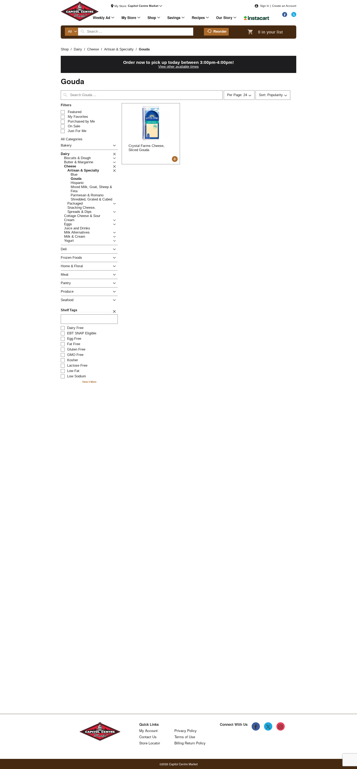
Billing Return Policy (190, 743)
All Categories (71, 139)
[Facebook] (284, 14)
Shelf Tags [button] (69, 310)
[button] (145, 6)
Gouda (144, 49)
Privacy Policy (185, 730)
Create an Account (284, 5)
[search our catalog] (82, 31)
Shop (65, 49)
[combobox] (71, 31)
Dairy (78, 49)
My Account (148, 730)
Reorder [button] (220, 31)
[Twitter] (293, 14)
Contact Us (148, 737)
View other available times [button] (178, 67)
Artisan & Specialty (119, 49)
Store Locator (149, 743)
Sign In (264, 5)
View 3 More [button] (89, 381)
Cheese (93, 49)
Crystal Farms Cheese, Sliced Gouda (146, 148)
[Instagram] (280, 726)
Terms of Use (184, 737)
